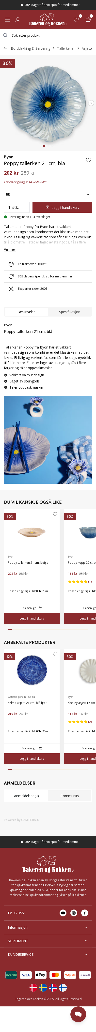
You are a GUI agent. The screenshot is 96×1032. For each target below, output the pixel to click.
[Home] (47, 19)
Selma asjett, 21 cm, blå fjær (27, 703)
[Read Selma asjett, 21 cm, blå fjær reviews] (13, 721)
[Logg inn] (18, 20)
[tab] (44, 146)
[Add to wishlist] (88, 159)
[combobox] (48, 35)
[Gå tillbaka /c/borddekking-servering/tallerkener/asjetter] (5, 48)
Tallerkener (66, 48)
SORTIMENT (18, 941)
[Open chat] (78, 1014)
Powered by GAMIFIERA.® (21, 820)
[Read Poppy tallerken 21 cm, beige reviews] (13, 581)
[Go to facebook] (84, 913)
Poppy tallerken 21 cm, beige (28, 563)
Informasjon (18, 927)
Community (70, 795)
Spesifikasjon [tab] (69, 311)
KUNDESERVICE (20, 954)
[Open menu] (7, 19)
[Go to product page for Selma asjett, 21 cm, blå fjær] (32, 670)
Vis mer (10, 249)
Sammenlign (29, 608)
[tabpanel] (48, 358)
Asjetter (88, 48)
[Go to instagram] (73, 913)
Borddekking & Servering (30, 48)
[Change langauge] (33, 988)
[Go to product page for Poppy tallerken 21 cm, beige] (32, 530)
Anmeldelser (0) (26, 795)
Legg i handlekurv (65, 207)
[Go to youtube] (63, 913)
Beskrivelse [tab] (26, 311)
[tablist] (48, 312)
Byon (9, 157)
